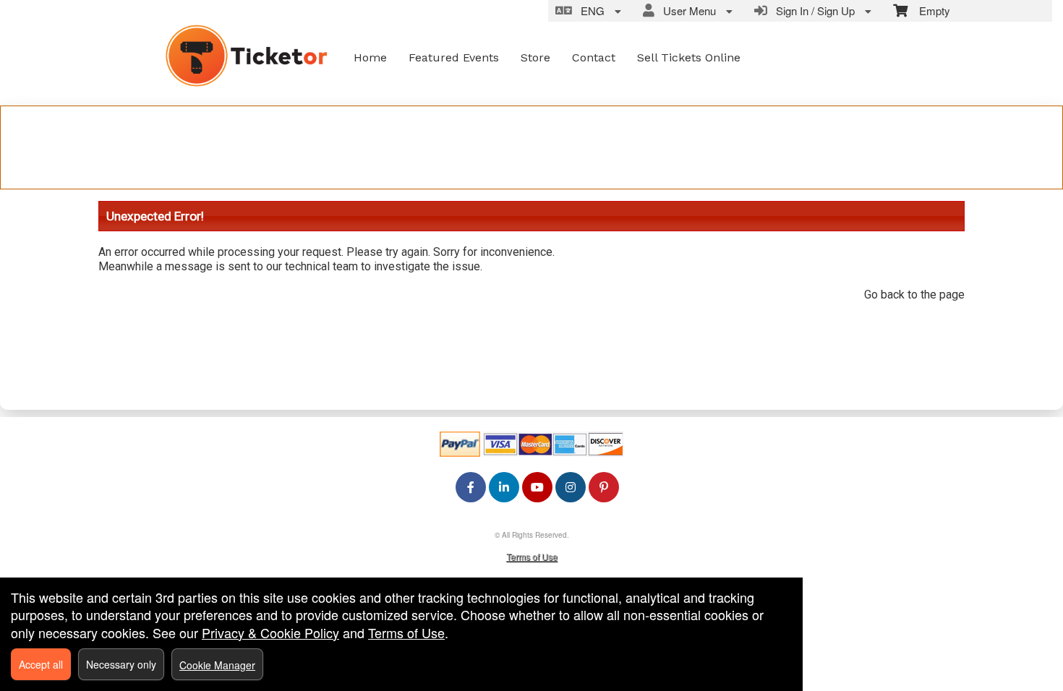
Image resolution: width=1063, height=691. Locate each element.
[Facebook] (470, 486)
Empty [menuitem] (929, 10)
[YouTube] (537, 486)
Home (370, 57)
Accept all (41, 664)
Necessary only (121, 664)
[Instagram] (570, 486)
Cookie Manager (217, 665)
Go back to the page (914, 294)
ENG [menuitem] (589, 10)
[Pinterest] (603, 486)
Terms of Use (532, 556)
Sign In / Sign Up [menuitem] (812, 10)
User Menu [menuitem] (686, 10)
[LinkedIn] (504, 486)
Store (535, 57)
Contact (593, 57)
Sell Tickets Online (688, 57)
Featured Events (454, 57)
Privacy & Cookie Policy (270, 632)
